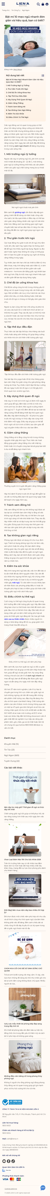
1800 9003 (6, 1126)
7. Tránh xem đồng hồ (15, 107)
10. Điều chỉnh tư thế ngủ (17, 117)
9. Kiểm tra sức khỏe (15, 114)
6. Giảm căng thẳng (14, 103)
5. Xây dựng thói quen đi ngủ (19, 100)
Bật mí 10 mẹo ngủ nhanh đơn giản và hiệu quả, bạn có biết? (24, 81)
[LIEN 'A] (23, 4)
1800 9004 (6, 1133)
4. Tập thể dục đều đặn (16, 96)
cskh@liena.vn (12, 1139)
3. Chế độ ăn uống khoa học (18, 92)
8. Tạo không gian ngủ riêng (18, 110)
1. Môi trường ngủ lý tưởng (17, 85)
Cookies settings (11, 1189)
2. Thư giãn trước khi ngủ (17, 89)
